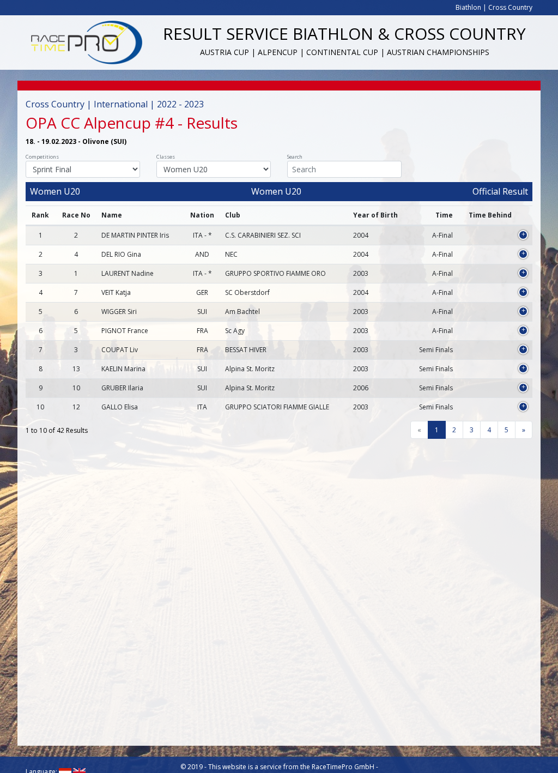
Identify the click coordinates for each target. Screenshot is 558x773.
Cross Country (510, 7)
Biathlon (468, 7)
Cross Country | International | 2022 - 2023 (115, 104)
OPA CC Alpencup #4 (100, 122)
